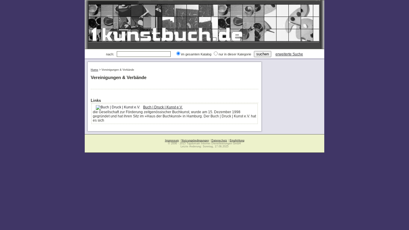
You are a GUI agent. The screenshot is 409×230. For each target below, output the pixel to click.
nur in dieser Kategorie (235, 54)
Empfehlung (237, 140)
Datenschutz (219, 140)
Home (94, 69)
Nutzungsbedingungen (195, 140)
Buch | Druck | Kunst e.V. (163, 107)
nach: (110, 54)
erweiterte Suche (289, 54)
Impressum (172, 140)
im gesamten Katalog (196, 54)
